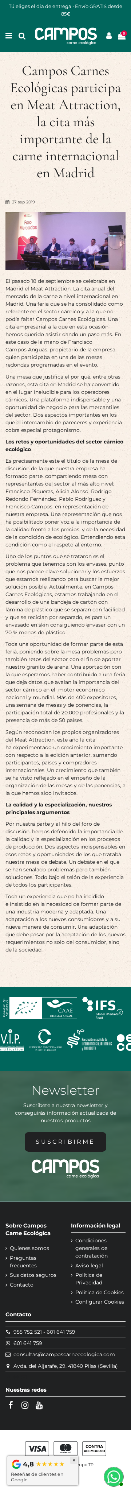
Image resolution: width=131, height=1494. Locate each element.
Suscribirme (65, 1141)
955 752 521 (27, 1332)
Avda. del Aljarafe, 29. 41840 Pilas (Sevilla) (65, 1366)
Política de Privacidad (88, 1279)
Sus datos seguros (33, 1275)
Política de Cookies (99, 1292)
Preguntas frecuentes (23, 1262)
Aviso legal (89, 1265)
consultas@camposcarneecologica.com (64, 1354)
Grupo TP (84, 1464)
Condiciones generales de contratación (91, 1248)
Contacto (21, 1285)
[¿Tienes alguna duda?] (113, 1476)
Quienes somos (29, 1248)
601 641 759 (61, 1332)
